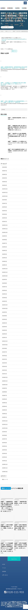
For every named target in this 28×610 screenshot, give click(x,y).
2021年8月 (4, 348)
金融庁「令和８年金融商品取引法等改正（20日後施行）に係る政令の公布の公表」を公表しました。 (17, 151)
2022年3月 (4, 330)
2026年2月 (4, 185)
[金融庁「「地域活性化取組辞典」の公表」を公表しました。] (4, 120)
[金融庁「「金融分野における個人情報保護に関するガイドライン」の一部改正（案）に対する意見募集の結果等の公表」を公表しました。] (4, 136)
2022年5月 (4, 323)
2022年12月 (4, 304)
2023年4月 (4, 297)
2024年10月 (4, 232)
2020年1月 (4, 417)
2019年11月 (4, 424)
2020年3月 (4, 410)
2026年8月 (4, 167)
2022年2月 (4, 333)
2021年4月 (4, 362)
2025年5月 (4, 210)
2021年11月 (4, 341)
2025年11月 (4, 192)
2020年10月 (4, 384)
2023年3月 (4, 301)
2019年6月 (4, 442)
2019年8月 (4, 435)
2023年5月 (4, 294)
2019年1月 (4, 460)
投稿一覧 (14, 51)
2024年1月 (4, 265)
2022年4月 (4, 326)
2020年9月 (4, 388)
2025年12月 (4, 188)
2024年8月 (4, 239)
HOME (3, 564)
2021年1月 (4, 373)
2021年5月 (4, 359)
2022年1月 (4, 337)
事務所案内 (10, 8)
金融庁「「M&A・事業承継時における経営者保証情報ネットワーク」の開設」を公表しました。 (14, 102)
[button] (25, 2)
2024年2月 (4, 261)
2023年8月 (4, 283)
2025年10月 (4, 196)
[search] (26, 110)
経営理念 (18, 8)
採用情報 (24, 8)
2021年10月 (4, 344)
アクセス (4, 567)
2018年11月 (4, 468)
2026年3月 (4, 181)
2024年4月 (4, 254)
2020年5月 (4, 402)
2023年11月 (4, 272)
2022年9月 (4, 312)
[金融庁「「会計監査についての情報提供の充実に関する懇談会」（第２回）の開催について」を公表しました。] (7, 76)
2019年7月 (4, 439)
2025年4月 (4, 214)
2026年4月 (4, 178)
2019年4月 (4, 449)
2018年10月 (4, 471)
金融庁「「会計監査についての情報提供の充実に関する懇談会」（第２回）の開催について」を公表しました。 (13, 83)
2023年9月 (4, 279)
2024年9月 (4, 236)
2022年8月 (4, 315)
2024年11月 (4, 228)
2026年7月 (4, 170)
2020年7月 (4, 395)
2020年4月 (4, 406)
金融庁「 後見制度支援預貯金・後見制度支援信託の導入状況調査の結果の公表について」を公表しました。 (14, 67)
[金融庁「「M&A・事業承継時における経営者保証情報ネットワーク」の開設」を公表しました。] (7, 95)
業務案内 (3, 8)
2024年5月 (4, 250)
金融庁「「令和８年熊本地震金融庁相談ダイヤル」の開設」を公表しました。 (7, 527)
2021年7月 (4, 352)
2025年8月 (4, 199)
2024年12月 (4, 225)
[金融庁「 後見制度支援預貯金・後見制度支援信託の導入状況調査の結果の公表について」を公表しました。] (7, 61)
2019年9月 (4, 431)
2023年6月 (4, 290)
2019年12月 (4, 420)
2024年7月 (4, 243)
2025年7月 (4, 203)
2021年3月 (4, 366)
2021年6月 (4, 355)
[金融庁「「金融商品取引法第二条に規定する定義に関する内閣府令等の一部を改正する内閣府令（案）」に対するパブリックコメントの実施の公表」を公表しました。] (4, 128)
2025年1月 (4, 221)
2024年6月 (4, 246)
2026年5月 (4, 174)
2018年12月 (4, 464)
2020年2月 (4, 413)
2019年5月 (4, 446)
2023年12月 (4, 268)
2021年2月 (4, 370)
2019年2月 (4, 457)
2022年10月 (4, 308)
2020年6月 (4, 399)
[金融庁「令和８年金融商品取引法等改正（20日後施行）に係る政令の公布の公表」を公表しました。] (4, 152)
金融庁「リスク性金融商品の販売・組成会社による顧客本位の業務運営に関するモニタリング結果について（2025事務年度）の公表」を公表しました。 (7, 547)
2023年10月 (4, 275)
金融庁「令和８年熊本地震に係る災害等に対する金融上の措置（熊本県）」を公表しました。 (20, 527)
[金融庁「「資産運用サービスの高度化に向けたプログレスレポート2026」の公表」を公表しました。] (4, 144)
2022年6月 (4, 319)
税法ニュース (9, 27)
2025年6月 (4, 207)
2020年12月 (4, 377)
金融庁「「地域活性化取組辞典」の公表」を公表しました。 (20, 503)
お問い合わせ (5, 575)
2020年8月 (4, 391)
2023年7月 (4, 286)
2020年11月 (4, 381)
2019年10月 (4, 428)
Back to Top (14, 559)
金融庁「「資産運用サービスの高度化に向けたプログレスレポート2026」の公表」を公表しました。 (17, 143)
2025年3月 (4, 217)
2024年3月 (4, 257)
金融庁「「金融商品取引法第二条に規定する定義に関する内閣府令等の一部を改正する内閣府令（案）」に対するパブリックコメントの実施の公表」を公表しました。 (7, 506)
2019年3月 (4, 453)
